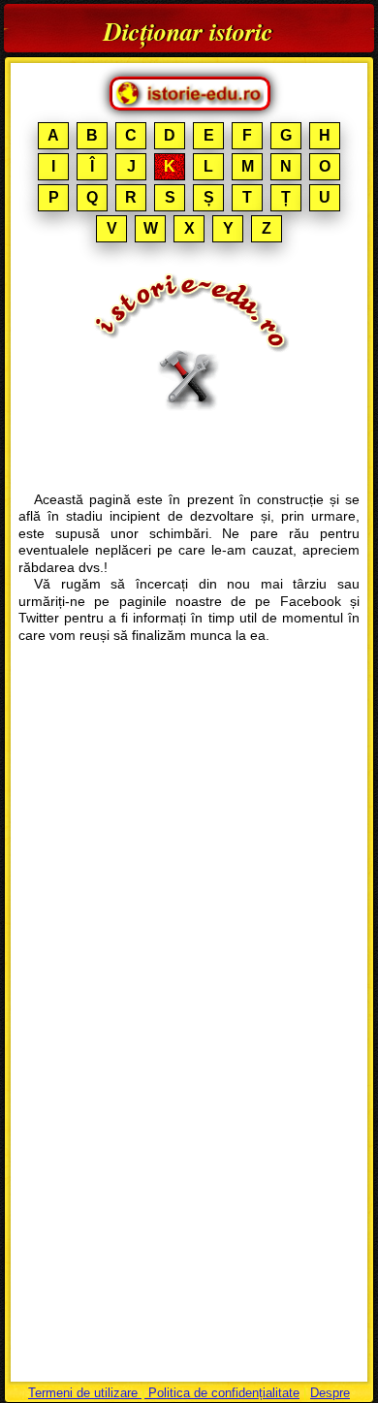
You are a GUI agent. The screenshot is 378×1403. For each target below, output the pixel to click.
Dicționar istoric (188, 31)
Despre (330, 1393)
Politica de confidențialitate (221, 1393)
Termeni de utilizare (85, 1393)
